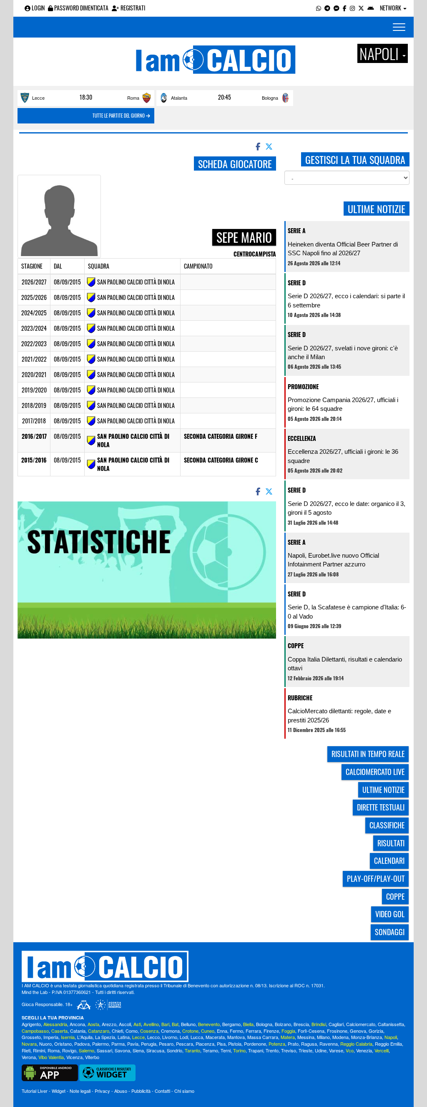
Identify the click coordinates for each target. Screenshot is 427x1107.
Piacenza (205, 1043)
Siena (138, 1050)
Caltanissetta (391, 1024)
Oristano (63, 1043)
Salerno (86, 1050)
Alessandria (55, 1024)
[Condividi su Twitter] (270, 146)
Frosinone (337, 1030)
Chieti (117, 1030)
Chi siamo (184, 1090)
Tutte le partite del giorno (119, 115)
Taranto (192, 1050)
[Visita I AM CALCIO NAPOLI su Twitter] (361, 7)
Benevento (209, 1024)
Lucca (197, 1037)
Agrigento (31, 1024)
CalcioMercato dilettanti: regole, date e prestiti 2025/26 (339, 715)
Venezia (364, 1050)
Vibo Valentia (51, 1057)
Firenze (271, 1030)
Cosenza (149, 1030)
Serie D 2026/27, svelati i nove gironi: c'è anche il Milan (343, 352)
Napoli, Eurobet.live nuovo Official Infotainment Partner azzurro (333, 560)
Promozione (303, 386)
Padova (82, 1043)
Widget (58, 1090)
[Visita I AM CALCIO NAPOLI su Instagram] (352, 7)
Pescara (184, 1043)
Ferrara (253, 1030)
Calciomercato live (375, 771)
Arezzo (109, 1024)
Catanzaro (98, 1030)
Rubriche (300, 697)
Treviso (288, 1050)
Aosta (93, 1024)
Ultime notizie (383, 789)
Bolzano (283, 1024)
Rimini (39, 1050)
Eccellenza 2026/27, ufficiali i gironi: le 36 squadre (343, 456)
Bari (165, 1024)
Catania (77, 1030)
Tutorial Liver (35, 1090)
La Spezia (105, 1037)
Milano (323, 1037)
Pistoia (234, 1043)
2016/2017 (34, 436)
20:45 (224, 97)
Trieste (305, 1050)
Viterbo (92, 1057)
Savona (122, 1050)
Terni (226, 1050)
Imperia (50, 1037)
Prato (293, 1043)
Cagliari (336, 1024)
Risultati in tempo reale (368, 753)
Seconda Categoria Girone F (220, 436)
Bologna (270, 97)
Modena (340, 1037)
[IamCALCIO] (213, 966)
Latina (124, 1037)
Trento (272, 1050)
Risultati (390, 843)
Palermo (100, 1043)
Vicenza (74, 1057)
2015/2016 (34, 459)
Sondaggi (389, 931)
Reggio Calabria (356, 1043)
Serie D (297, 282)
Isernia (68, 1037)
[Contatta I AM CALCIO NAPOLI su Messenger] (336, 7)
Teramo (210, 1050)
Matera (288, 1037)
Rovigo (69, 1050)
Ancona (77, 1024)
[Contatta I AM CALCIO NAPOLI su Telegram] (327, 7)
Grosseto (31, 1037)
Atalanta (179, 97)
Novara (29, 1043)
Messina (305, 1037)
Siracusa (155, 1050)
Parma (118, 1043)
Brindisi (318, 1024)
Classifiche (386, 825)
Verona (29, 1057)
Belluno (188, 1024)
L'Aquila (85, 1037)
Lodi (184, 1037)
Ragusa (309, 1043)
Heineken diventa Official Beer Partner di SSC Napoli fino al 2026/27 (343, 249)
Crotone (190, 1030)
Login (37, 7)
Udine (321, 1050)
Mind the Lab (35, 992)
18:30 (86, 97)
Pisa (221, 1043)
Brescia (301, 1024)
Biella (248, 1024)
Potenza (277, 1043)
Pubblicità (141, 1090)
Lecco (153, 1037)
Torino (239, 1050)
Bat (175, 1024)
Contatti (162, 1090)
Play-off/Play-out (375, 878)
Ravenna (328, 1043)
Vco (350, 1050)
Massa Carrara (262, 1037)
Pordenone (255, 1043)
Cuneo (207, 1030)
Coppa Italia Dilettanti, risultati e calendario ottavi (345, 664)
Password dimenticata (80, 7)
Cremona (170, 1030)
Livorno (169, 1037)
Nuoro (45, 1043)
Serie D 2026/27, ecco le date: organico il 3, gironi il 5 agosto (346, 508)
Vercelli (381, 1050)
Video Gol (389, 913)
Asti (137, 1024)
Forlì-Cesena (311, 1030)
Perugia (148, 1043)
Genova (358, 1030)
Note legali (80, 1090)
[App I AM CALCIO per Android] (370, 7)
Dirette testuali (380, 807)
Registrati (132, 7)
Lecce (38, 97)
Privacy (102, 1090)
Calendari (389, 860)
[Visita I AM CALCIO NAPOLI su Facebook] (345, 7)
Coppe (296, 645)
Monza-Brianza (366, 1037)
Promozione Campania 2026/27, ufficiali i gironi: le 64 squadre (343, 404)
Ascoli (125, 1024)
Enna (222, 1030)
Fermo (236, 1030)
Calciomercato (360, 1024)
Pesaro (166, 1043)
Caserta (59, 1030)
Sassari (104, 1050)
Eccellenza (302, 438)
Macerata (215, 1037)
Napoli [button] (380, 53)
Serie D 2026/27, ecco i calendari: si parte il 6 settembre (346, 300)
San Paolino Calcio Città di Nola (133, 440)
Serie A (297, 230)
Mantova (236, 1037)
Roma (133, 97)
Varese (336, 1050)
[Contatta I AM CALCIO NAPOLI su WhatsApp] (318, 7)
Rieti (26, 1050)
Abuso (120, 1090)
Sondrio (174, 1050)
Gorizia (376, 1030)
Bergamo (231, 1024)
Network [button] (391, 7)
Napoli (390, 1037)
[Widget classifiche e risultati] (107, 1072)
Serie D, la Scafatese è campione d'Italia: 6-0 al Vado (347, 611)
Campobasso (35, 1030)
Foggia (288, 1030)
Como (132, 1030)
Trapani (255, 1050)
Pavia (132, 1043)
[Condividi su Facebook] (257, 146)
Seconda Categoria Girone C (221, 459)
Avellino (151, 1024)
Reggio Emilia (388, 1043)
